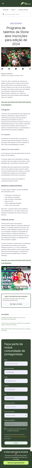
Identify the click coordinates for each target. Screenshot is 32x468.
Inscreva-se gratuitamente (16, 463)
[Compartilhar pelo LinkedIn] (9, 69)
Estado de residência (9, 411)
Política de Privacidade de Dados (18, 436)
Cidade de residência (9, 420)
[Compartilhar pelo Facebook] (16, 69)
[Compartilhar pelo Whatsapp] (23, 69)
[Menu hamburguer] (3, 3)
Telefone (6, 385)
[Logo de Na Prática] (26, 3)
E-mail (5, 377)
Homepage (6, 9)
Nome (5, 359)
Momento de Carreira (9, 403)
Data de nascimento (9, 368)
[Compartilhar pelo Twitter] (2, 69)
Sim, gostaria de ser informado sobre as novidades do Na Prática (17, 429)
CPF (5, 394)
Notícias (13, 9)
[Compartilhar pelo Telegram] (30, 69)
